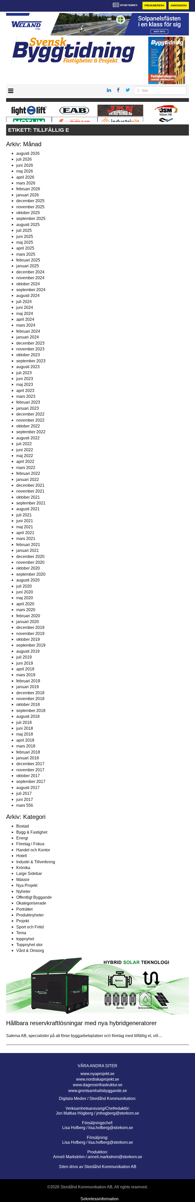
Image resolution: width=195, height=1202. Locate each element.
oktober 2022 (28, 426)
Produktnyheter (30, 915)
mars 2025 (25, 254)
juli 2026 (24, 159)
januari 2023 (27, 408)
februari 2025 (28, 260)
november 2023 (30, 349)
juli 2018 (24, 722)
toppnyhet (25, 939)
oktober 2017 (28, 776)
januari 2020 (27, 621)
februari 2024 (28, 331)
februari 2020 (28, 616)
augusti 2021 (28, 509)
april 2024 (25, 319)
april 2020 (25, 604)
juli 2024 (24, 301)
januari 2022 (27, 479)
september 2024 (30, 290)
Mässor (22, 879)
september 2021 (30, 503)
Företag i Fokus (30, 844)
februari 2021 (28, 544)
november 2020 (30, 562)
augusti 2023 (28, 367)
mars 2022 (25, 467)
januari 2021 (27, 550)
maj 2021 (24, 527)
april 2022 (25, 461)
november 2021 (30, 491)
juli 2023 (24, 373)
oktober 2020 (28, 568)
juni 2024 (24, 307)
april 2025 (25, 248)
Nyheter (23, 891)
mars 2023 (25, 396)
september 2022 (30, 432)
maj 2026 (24, 171)
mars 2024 (25, 325)
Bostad (22, 826)
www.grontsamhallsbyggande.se (97, 1090)
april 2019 (25, 669)
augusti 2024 (28, 295)
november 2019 (30, 633)
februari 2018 (28, 752)
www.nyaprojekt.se (97, 1074)
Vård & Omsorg (30, 950)
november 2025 (30, 207)
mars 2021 (25, 538)
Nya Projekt (26, 885)
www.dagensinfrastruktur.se (97, 1085)
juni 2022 (24, 450)
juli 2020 (24, 586)
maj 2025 (24, 242)
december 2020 (30, 556)
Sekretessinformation (99, 1199)
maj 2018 (24, 734)
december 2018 (30, 693)
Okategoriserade (31, 903)
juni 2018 (24, 728)
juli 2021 (24, 515)
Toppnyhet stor (29, 945)
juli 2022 (24, 444)
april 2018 (25, 740)
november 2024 (30, 278)
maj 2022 (24, 456)
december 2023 (30, 343)
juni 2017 (24, 799)
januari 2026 (27, 195)
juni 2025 (24, 236)
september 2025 (30, 218)
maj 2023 (24, 384)
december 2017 (30, 764)
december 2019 (30, 627)
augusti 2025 (28, 224)
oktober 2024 (28, 284)
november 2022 (30, 420)
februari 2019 (28, 681)
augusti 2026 (28, 153)
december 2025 (30, 201)
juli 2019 (24, 657)
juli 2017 (24, 793)
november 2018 (30, 699)
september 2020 (30, 574)
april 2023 (25, 390)
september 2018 (30, 710)
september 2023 (30, 361)
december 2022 (30, 414)
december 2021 (30, 485)
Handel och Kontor (33, 850)
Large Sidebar (29, 873)
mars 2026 (25, 183)
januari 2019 (27, 687)
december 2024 (30, 272)
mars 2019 (25, 675)
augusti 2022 (28, 438)
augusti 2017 (28, 787)
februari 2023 (28, 402)
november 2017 (30, 770)
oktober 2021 (28, 497)
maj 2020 (24, 598)
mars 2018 (25, 746)
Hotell (21, 856)
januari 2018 (27, 758)
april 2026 (25, 177)
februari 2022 (28, 473)
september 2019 (30, 645)
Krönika (23, 868)
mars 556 (24, 805)
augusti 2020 (28, 580)
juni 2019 (24, 663)
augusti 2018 (28, 716)
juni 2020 (24, 592)
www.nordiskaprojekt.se (97, 1079)
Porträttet (24, 909)
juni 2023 (24, 379)
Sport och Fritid (30, 927)
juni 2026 (24, 165)
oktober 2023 (28, 355)
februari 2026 (28, 189)
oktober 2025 (28, 213)
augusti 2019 (28, 651)
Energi (22, 838)
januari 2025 (27, 266)
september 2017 (30, 781)
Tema (21, 933)
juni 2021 (24, 521)
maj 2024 (24, 313)
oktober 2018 (28, 704)
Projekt (22, 921)
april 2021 (25, 533)
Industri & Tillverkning (35, 862)
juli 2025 (24, 230)
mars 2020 (25, 610)
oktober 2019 (28, 639)
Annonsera (179, 5)
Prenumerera (154, 5)
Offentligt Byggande (34, 897)
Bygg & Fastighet (31, 832)
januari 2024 (27, 337)
